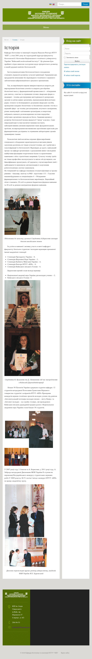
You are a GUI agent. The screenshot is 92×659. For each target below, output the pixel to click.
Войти (77, 61)
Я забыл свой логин (71, 71)
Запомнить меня (72, 57)
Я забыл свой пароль (72, 75)
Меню (46, 27)
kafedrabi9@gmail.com (21, 627)
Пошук (85, 4)
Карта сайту (65, 653)
